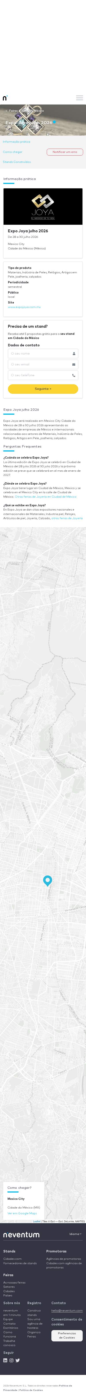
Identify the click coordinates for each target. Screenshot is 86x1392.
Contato (9, 1323)
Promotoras (56, 1251)
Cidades (9, 1291)
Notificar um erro (65, 152)
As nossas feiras (14, 1282)
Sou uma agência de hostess (35, 1323)
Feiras (8, 1275)
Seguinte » (43, 388)
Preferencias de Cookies (67, 1335)
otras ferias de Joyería (67, 518)
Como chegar (12, 152)
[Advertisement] (43, 45)
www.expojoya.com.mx (24, 307)
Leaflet (36, 1221)
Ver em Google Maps (22, 1213)
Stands (9, 1251)
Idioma (74, 1234)
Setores (9, 1287)
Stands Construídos (17, 162)
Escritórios (10, 1328)
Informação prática (16, 141)
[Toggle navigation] (79, 97)
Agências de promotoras (63, 1259)
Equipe (8, 1319)
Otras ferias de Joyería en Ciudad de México (46, 496)
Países (7, 1295)
